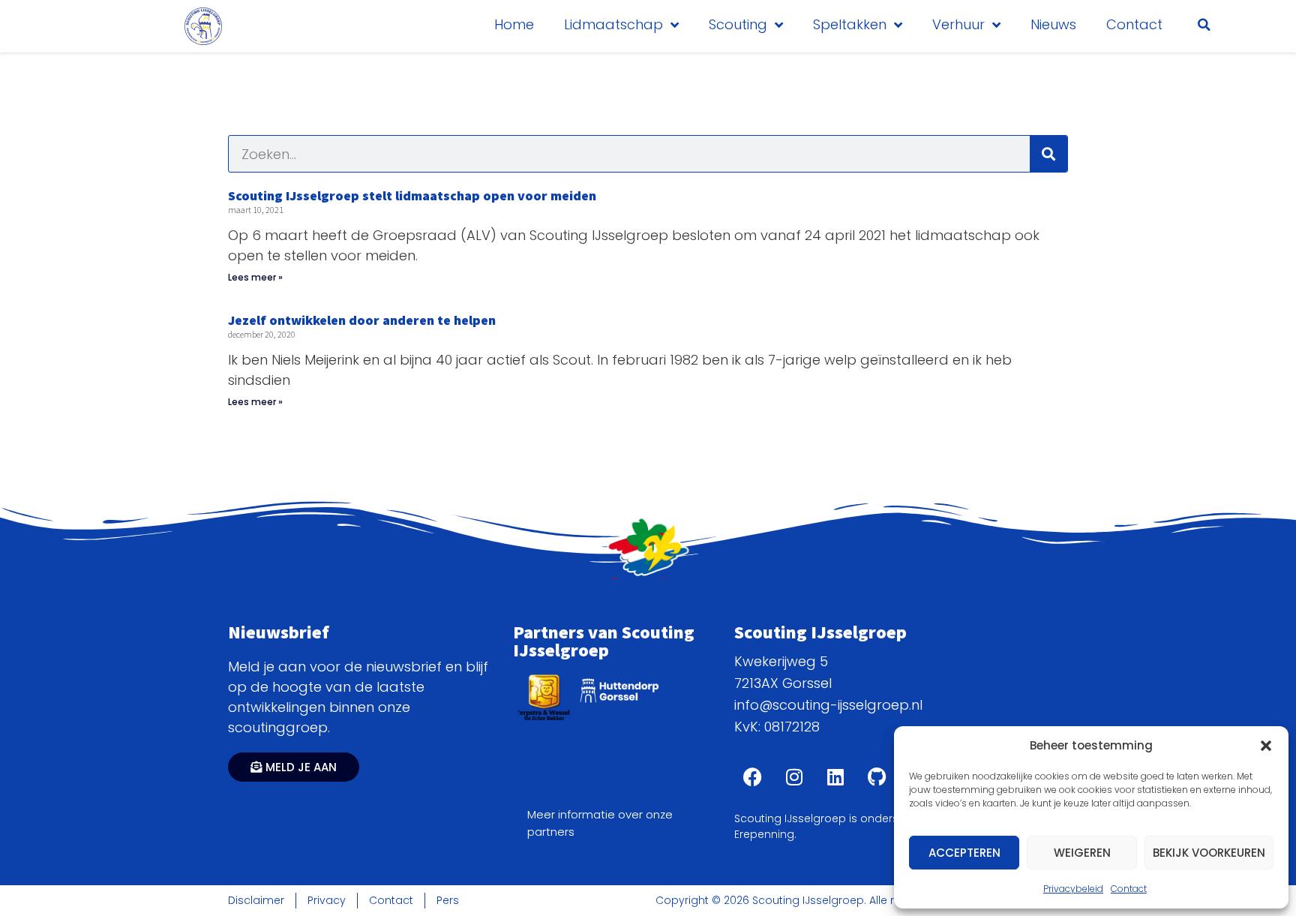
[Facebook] (753, 777)
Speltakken (849, 24)
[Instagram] (794, 777)
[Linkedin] (835, 777)
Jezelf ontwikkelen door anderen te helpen (362, 320)
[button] (1266, 745)
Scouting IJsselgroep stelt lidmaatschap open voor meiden (412, 195)
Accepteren (964, 852)
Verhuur (958, 24)
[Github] (877, 777)
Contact (1129, 888)
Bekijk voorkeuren (1209, 852)
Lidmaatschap (613, 24)
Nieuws (1053, 24)
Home (514, 24)
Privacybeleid (1073, 888)
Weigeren (1082, 852)
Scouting (738, 24)
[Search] (1048, 154)
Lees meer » (255, 277)
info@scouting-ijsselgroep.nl (828, 704)
